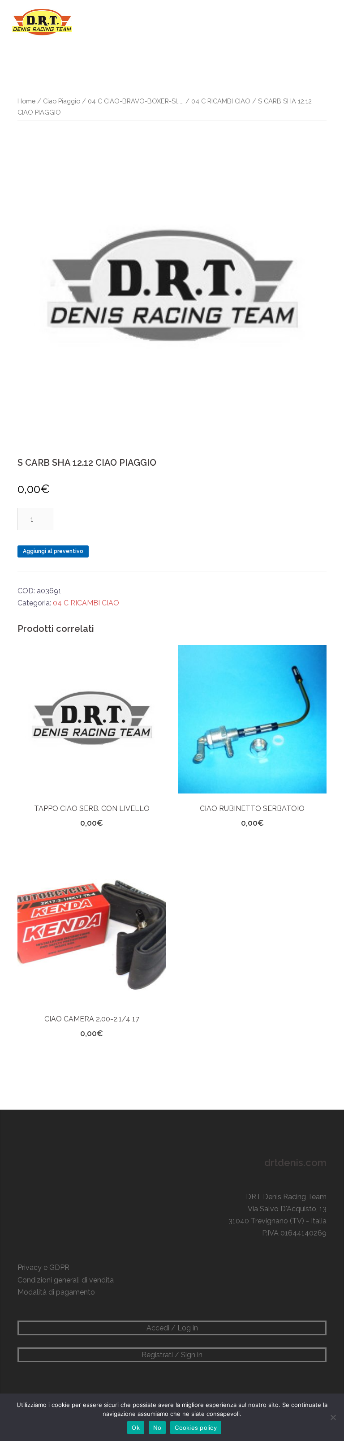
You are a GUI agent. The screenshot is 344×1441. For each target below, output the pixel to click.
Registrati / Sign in (172, 1355)
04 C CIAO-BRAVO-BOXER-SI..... (136, 101)
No (157, 1427)
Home (26, 101)
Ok (136, 1427)
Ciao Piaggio (61, 101)
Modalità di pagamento (56, 1292)
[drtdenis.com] (41, 21)
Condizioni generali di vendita (65, 1280)
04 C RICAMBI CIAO (220, 101)
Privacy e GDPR (43, 1267)
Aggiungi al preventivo (53, 551)
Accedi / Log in (172, 1328)
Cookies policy (196, 1427)
